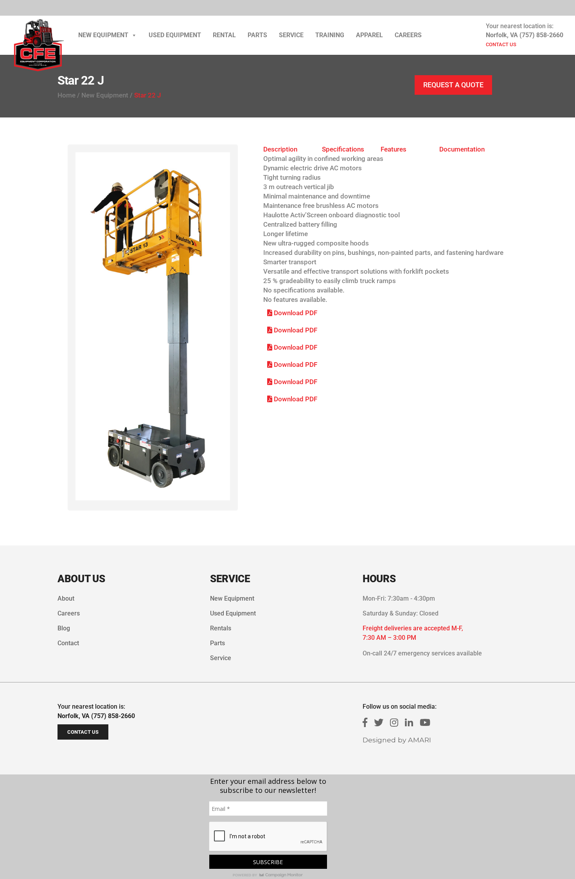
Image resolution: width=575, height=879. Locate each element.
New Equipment (103, 35)
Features (393, 149)
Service (291, 35)
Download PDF (294, 313)
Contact (68, 643)
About (66, 598)
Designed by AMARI (397, 740)
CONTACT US (501, 44)
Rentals (220, 628)
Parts (257, 35)
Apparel (369, 35)
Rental (224, 35)
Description (280, 149)
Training (329, 35)
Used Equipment (175, 35)
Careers (408, 35)
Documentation (462, 149)
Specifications (343, 149)
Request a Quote (453, 85)
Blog (64, 628)
